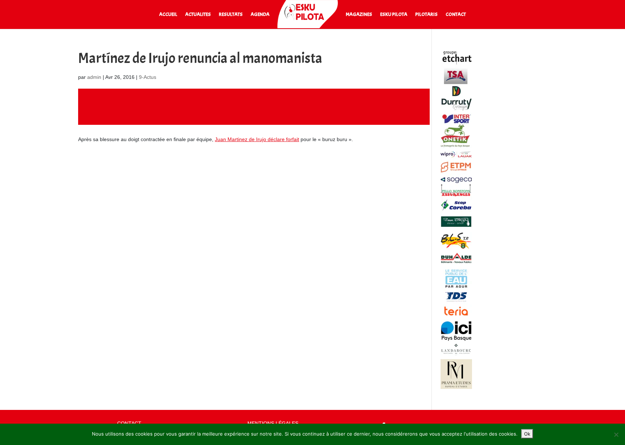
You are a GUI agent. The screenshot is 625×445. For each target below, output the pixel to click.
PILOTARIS (426, 14)
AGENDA (260, 14)
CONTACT (456, 14)
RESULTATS (231, 14)
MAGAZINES (359, 14)
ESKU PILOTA (393, 14)
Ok (527, 434)
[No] (616, 434)
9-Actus (147, 77)
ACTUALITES (198, 14)
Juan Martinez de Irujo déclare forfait (257, 139)
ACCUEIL (168, 14)
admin (94, 77)
